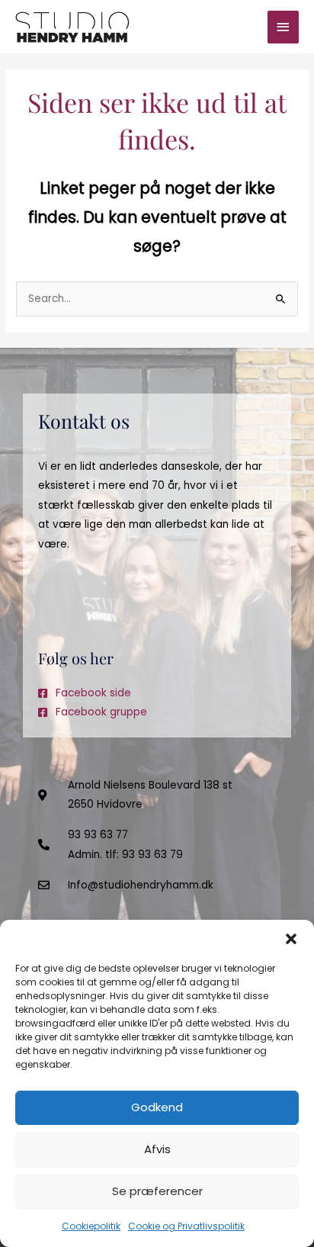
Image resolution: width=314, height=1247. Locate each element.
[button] (291, 938)
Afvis (157, 1149)
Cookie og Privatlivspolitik (186, 1226)
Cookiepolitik (91, 1226)
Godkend (157, 1107)
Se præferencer (157, 1191)
